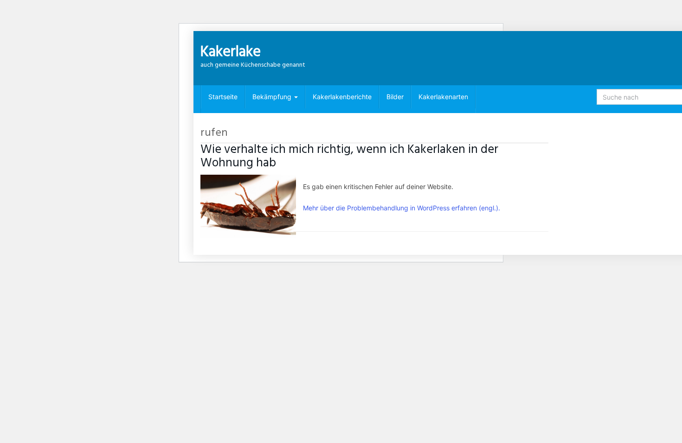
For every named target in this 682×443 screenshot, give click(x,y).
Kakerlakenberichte (342, 97)
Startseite (223, 97)
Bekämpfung (272, 97)
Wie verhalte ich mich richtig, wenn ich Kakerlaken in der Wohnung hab (349, 156)
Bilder (395, 97)
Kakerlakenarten (443, 97)
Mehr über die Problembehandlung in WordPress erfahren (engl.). (401, 208)
